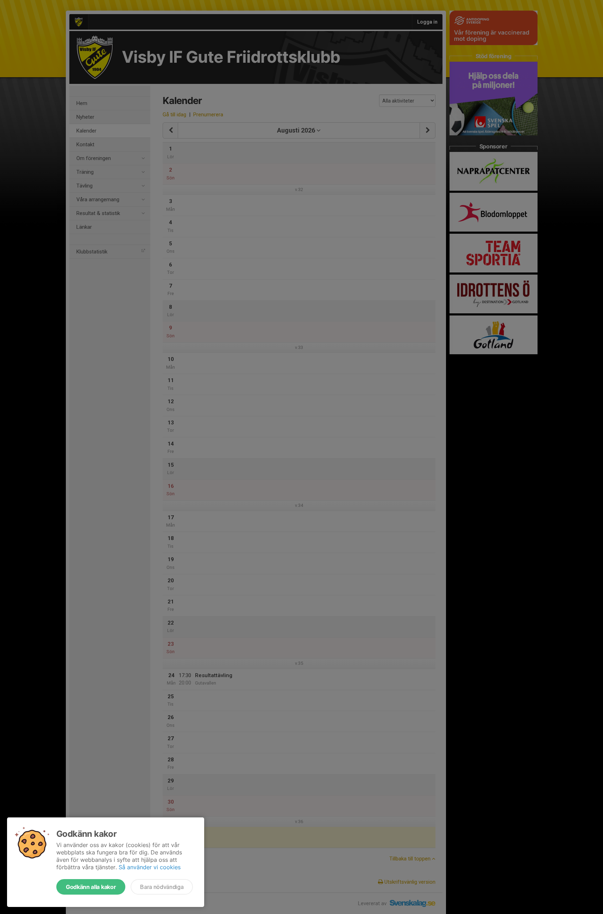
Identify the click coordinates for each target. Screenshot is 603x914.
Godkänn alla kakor (91, 886)
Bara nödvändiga (161, 886)
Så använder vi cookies (150, 867)
